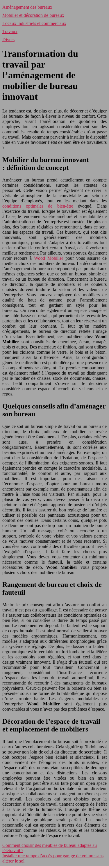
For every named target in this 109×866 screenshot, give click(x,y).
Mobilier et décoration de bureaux (33, 15)
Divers (8, 39)
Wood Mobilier (48, 258)
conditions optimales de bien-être (37, 206)
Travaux (9, 31)
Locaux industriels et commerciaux (34, 23)
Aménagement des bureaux (27, 7)
